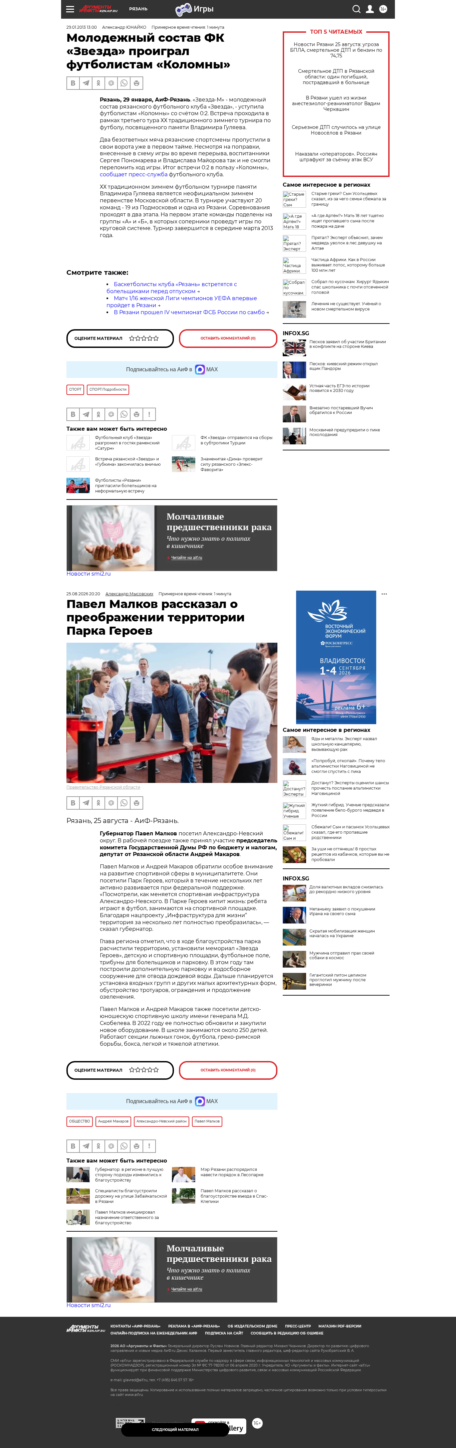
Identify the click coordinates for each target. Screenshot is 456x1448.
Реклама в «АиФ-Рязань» (194, 1326)
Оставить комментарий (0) (228, 338)
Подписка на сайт (224, 1333)
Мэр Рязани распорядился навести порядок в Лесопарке (232, 1172)
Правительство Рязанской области (103, 787)
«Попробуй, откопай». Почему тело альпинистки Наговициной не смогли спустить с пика (348, 766)
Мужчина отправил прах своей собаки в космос (341, 955)
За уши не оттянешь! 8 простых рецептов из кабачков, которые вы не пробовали (350, 854)
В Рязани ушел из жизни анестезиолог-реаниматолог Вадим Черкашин (336, 103)
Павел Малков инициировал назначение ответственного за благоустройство (127, 1217)
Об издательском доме (252, 1326)
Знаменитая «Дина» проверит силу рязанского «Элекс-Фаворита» (232, 464)
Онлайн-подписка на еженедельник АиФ (153, 1333)
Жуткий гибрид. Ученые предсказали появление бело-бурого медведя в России (350, 810)
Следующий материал (175, 1430)
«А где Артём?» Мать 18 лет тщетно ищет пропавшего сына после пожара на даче (347, 221)
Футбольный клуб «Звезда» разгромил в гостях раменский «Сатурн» (127, 443)
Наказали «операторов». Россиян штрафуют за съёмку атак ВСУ (336, 157)
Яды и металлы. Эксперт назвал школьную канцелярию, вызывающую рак (344, 744)
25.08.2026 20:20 (83, 593)
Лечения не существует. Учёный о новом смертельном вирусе (346, 306)
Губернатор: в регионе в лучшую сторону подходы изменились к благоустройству (129, 1175)
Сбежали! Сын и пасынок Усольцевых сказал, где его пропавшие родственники (350, 832)
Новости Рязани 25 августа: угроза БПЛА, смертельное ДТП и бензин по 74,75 (336, 50)
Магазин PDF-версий (339, 1326)
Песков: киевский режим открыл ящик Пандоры (343, 366)
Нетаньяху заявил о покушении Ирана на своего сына (342, 911)
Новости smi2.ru (88, 574)
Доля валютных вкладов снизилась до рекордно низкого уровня (346, 889)
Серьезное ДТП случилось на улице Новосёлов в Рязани (336, 130)
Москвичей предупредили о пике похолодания (344, 432)
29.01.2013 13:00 (81, 27)
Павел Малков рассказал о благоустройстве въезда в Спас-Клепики (234, 1196)
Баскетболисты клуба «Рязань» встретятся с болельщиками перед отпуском (171, 287)
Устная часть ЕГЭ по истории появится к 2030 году (339, 388)
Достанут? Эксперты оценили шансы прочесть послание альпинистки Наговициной (350, 788)
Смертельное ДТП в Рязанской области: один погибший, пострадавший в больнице (336, 76)
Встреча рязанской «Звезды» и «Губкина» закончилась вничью (128, 461)
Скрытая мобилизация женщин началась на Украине (342, 933)
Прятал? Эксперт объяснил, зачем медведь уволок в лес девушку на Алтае (347, 243)
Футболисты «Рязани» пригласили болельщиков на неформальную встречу (126, 485)
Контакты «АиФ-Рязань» (135, 1326)
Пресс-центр (298, 1326)
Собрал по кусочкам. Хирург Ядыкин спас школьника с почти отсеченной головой (350, 287)
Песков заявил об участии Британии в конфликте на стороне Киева (347, 344)
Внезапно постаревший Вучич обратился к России (341, 410)
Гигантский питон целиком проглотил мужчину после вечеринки (337, 980)
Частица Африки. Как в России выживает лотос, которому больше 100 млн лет (348, 265)
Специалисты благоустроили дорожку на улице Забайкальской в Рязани (131, 1196)
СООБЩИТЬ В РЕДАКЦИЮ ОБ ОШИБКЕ (287, 1333)
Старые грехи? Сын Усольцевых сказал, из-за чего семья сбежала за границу (348, 199)
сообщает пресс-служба (134, 174)
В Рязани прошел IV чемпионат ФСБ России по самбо (189, 312)
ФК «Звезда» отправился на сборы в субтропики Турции (236, 440)
